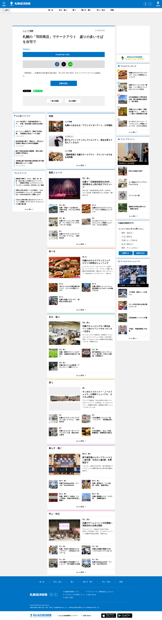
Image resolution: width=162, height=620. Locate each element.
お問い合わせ (92, 594)
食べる (50, 10)
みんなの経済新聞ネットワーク (40, 615)
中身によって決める (129, 240)
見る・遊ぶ (63, 10)
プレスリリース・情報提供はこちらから (100, 591)
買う (74, 10)
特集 (112, 10)
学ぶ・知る (101, 10)
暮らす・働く (86, 10)
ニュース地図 (28, 31)
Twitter (150, 4)
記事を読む (63, 83)
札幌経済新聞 (20, 4)
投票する (125, 253)
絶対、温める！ (128, 233)
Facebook (145, 4)
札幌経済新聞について (72, 591)
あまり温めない (128, 244)
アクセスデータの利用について (75, 594)
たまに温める (127, 236)
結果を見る (140, 253)
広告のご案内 (69, 597)
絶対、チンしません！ (130, 248)
